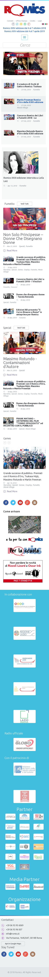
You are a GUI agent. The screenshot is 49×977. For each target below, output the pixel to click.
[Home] (24, 9)
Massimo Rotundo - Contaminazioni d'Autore (20, 362)
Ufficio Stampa (21, 21)
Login (40, 21)
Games (20, 270)
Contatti (10, 21)
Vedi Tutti (24, 204)
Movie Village (22, 108)
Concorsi (14, 287)
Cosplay (27, 270)
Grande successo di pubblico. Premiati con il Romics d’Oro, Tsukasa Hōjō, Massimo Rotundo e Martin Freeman (22, 476)
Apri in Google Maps (13, 944)
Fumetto (36, 90)
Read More (11, 250)
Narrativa (6, 270)
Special (22, 246)
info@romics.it (12, 934)
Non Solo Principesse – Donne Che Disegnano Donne (23, 238)
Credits (32, 21)
